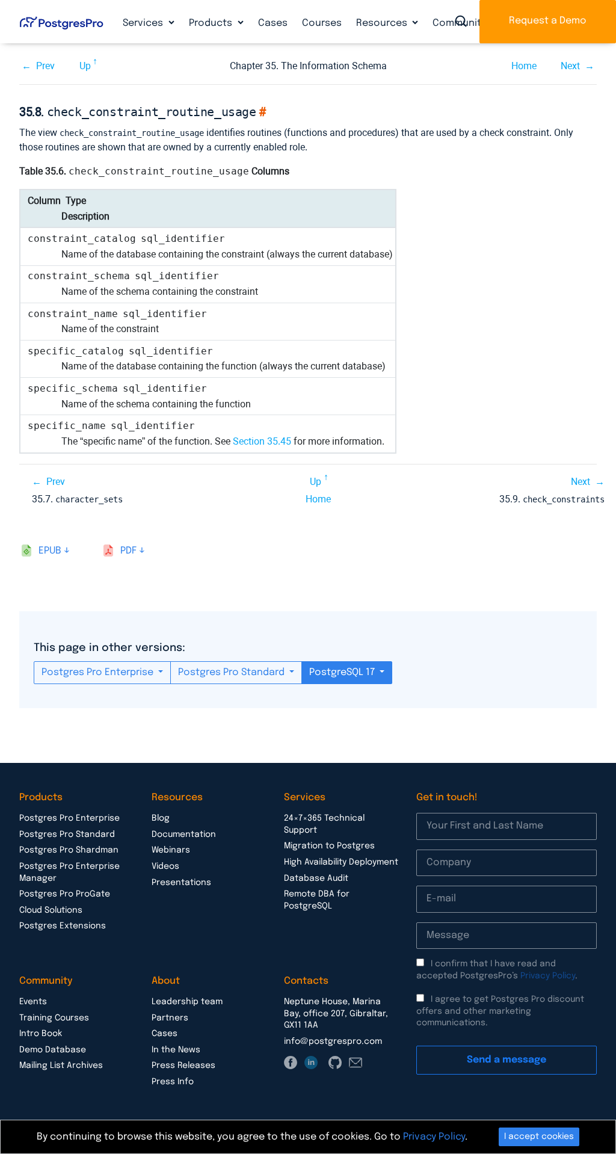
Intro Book (40, 1033)
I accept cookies (539, 1136)
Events (33, 1002)
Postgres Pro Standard (232, 672)
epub (49, 551)
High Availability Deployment (341, 862)
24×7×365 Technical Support (324, 824)
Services (144, 23)
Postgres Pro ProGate (64, 894)
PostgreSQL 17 (343, 672)
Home (524, 66)
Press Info (173, 1082)
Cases (273, 23)
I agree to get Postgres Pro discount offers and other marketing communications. (500, 1011)
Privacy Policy (547, 976)
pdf (128, 551)
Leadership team (187, 1002)
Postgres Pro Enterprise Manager (69, 872)
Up (85, 66)
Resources (383, 23)
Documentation (184, 834)
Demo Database (52, 1050)
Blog (161, 818)
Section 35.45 (262, 441)
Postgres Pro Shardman (69, 850)
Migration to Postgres (329, 846)
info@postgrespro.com (333, 1041)
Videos (165, 866)
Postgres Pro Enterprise (99, 672)
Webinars (171, 850)
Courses (322, 23)
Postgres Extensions (62, 926)
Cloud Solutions (50, 910)
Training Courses (54, 1018)
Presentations (181, 882)
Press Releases (183, 1065)
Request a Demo (548, 21)
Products (212, 23)
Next (570, 66)
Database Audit (316, 878)
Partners (170, 1018)
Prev (45, 66)
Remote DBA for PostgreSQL (317, 900)
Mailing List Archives (61, 1065)
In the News (176, 1050)
